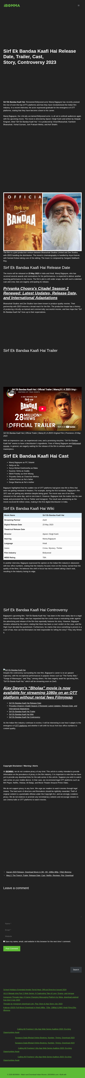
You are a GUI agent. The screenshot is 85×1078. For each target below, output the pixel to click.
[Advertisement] (42, 28)
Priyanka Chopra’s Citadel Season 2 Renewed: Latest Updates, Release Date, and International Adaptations (40, 293)
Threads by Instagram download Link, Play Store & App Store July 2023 (32, 1004)
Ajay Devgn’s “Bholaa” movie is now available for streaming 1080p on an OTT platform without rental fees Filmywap (40, 692)
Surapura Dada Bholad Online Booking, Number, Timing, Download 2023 (44, 1038)
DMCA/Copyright (51, 1071)
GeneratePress (72, 1074)
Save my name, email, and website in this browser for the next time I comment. (38, 941)
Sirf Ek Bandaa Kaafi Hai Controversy (24, 717)
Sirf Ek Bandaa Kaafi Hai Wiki (21, 714)
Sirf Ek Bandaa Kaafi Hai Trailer (22, 711)
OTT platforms (21, 726)
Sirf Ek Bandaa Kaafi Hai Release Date (25, 703)
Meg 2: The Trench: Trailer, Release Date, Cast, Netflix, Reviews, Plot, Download (39, 875)
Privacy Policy (64, 1071)
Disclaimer (38, 1071)
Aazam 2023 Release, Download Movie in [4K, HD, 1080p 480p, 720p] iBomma (38, 872)
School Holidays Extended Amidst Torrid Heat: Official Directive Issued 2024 (34, 990)
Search (6, 965)
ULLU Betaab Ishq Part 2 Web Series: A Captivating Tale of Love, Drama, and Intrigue (38, 993)
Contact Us (28, 1071)
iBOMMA (9, 771)
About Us (18, 1071)
